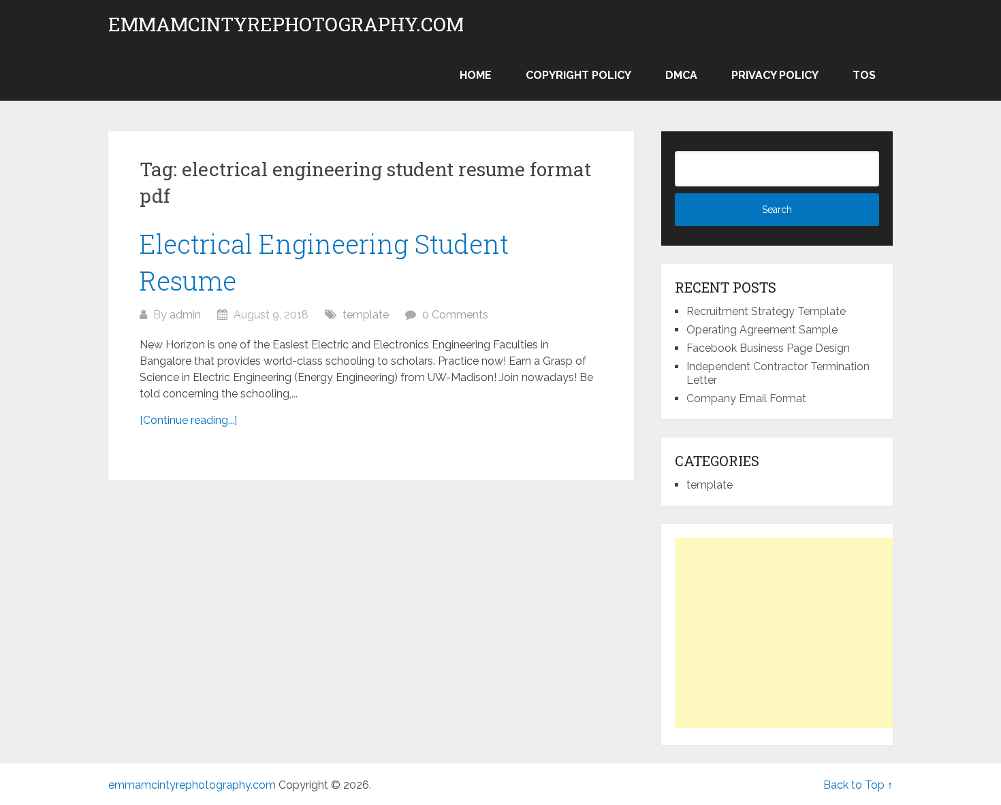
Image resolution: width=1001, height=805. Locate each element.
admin (185, 314)
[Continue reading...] (188, 420)
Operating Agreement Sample (762, 329)
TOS (864, 75)
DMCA (681, 75)
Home (476, 75)
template (366, 314)
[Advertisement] (789, 633)
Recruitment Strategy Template (766, 311)
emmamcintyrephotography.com (286, 24)
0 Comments (455, 314)
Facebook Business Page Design (768, 348)
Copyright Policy (578, 75)
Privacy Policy (775, 75)
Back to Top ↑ (858, 784)
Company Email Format (746, 398)
